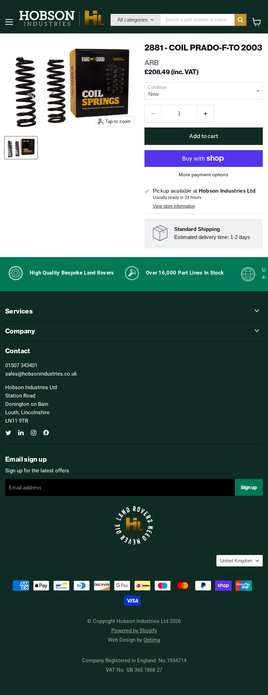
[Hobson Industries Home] (61, 18)
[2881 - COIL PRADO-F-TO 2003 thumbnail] (21, 148)
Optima (151, 639)
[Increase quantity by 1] (205, 113)
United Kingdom (236, 560)
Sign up (249, 487)
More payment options (203, 174)
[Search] (240, 20)
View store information (174, 206)
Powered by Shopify (134, 630)
